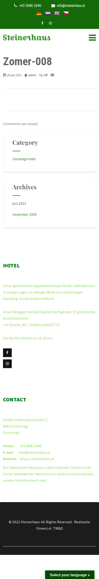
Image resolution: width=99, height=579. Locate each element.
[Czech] (66, 13)
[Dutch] (48, 13)
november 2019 (24, 214)
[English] (57, 13)
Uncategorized (23, 159)
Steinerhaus (26, 37)
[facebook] (42, 23)
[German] (39, 13)
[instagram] (50, 23)
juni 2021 (19, 203)
